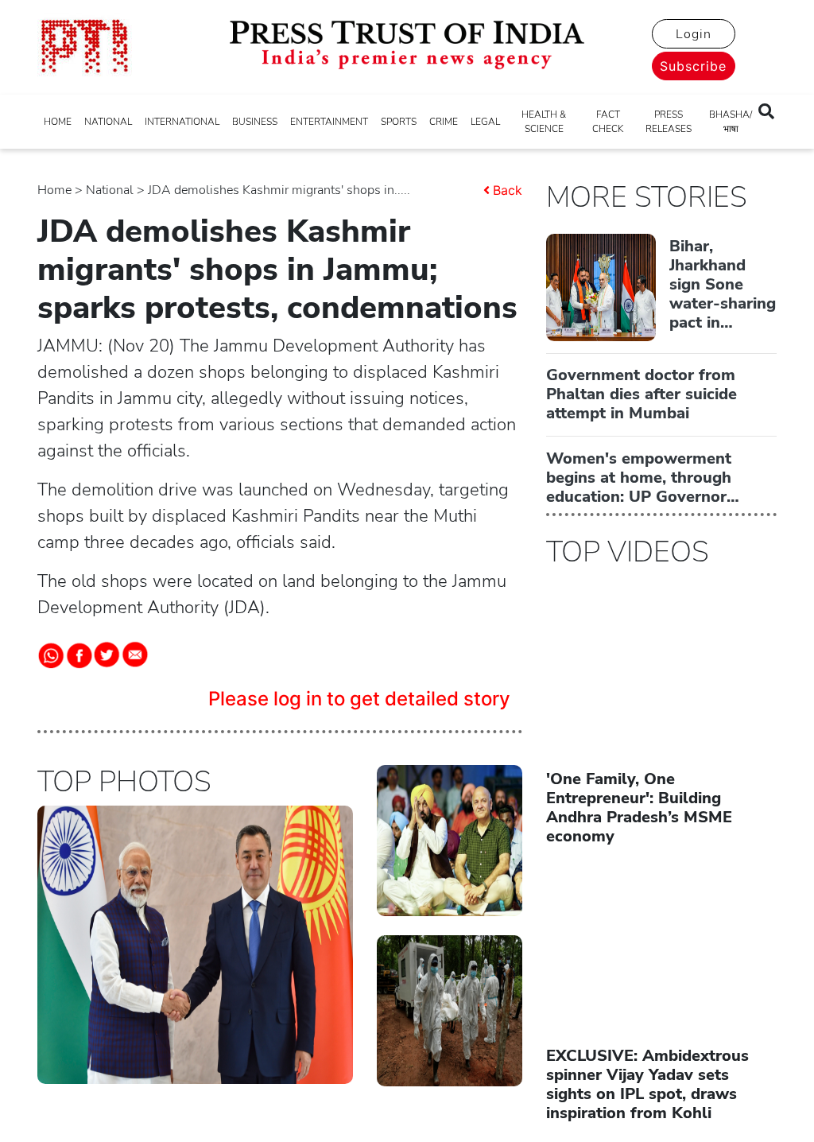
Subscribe (693, 66)
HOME (58, 121)
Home (54, 190)
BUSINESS (254, 121)
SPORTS (399, 121)
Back (507, 190)
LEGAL (485, 121)
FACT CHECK (607, 121)
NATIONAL (108, 121)
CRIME (443, 121)
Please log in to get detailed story (359, 698)
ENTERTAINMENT (329, 121)
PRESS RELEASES (668, 121)
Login (693, 34)
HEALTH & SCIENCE (543, 121)
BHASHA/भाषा (730, 121)
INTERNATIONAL (182, 121)
